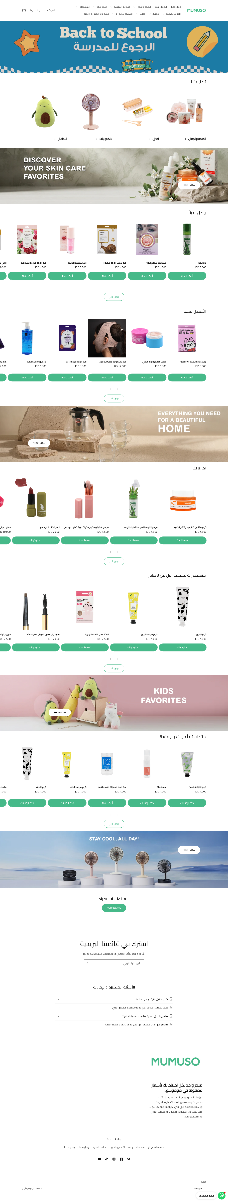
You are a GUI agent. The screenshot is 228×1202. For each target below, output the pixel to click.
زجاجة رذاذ (161, 787)
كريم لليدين (201, 634)
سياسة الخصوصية (136, 1147)
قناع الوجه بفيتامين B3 (76, 361)
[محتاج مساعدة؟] (222, 1196)
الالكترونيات (106, 139)
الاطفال (62, 139)
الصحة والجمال (197, 139)
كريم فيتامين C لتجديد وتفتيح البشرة (190, 527)
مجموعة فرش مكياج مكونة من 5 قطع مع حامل (86, 527)
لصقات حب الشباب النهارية (96, 634)
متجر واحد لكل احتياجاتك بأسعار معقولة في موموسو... (177, 1088)
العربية (52, 10)
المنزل (156, 139)
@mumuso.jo (114, 907)
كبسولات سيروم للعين (156, 262)
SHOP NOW (189, 185)
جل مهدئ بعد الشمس (36, 361)
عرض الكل (114, 296)
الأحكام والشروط (117, 1147)
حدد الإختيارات (36, 540)
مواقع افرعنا (70, 1147)
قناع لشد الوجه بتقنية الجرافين (112, 361)
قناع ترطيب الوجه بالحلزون (114, 262)
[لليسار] (117, 287)
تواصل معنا (84, 1147)
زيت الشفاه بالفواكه (77, 262)
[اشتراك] (87, 963)
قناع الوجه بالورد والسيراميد (33, 262)
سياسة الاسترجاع (156, 1147)
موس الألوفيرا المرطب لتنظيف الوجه (141, 527)
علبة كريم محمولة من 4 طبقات (112, 787)
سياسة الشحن (99, 1147)
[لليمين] (110, 287)
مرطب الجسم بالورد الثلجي (154, 361)
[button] (142, 6)
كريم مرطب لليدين (149, 634)
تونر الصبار (202, 262)
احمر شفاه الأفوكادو (50, 527)
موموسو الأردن (28, 1188)
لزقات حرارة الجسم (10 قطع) (193, 361)
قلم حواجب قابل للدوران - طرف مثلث (43, 634)
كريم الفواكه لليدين (197, 787)
